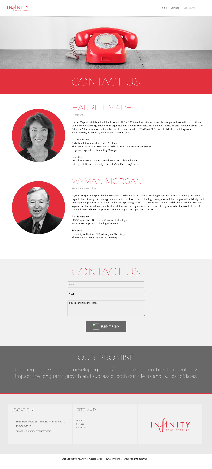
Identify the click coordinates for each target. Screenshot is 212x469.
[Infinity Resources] (17, 8)
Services (80, 423)
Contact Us (81, 427)
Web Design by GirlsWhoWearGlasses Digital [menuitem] (82, 458)
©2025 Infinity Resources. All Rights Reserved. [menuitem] (126, 458)
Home (79, 420)
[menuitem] (164, 8)
